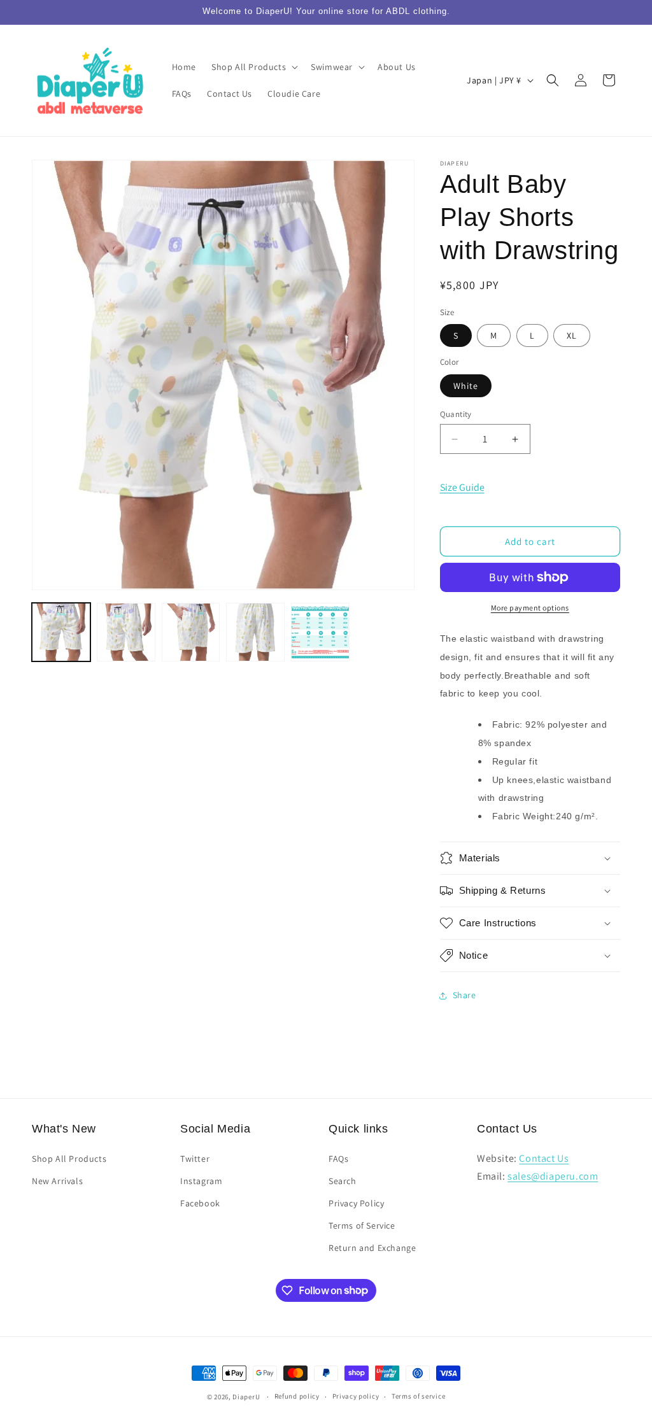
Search (343, 1181)
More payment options (530, 607)
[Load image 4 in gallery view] (255, 632)
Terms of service (418, 1396)
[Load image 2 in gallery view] (126, 632)
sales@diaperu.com (552, 1176)
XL (572, 335)
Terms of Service (362, 1225)
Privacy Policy (356, 1203)
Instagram (201, 1181)
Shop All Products (69, 1158)
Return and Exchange (372, 1247)
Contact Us (544, 1158)
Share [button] (464, 995)
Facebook (200, 1203)
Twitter (194, 1158)
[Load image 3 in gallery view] (191, 632)
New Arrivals (57, 1181)
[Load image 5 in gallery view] (320, 632)
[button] (253, 66)
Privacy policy (355, 1396)
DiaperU (246, 1396)
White (465, 386)
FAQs (338, 1158)
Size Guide (462, 487)
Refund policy (297, 1396)
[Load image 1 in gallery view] (61, 632)
